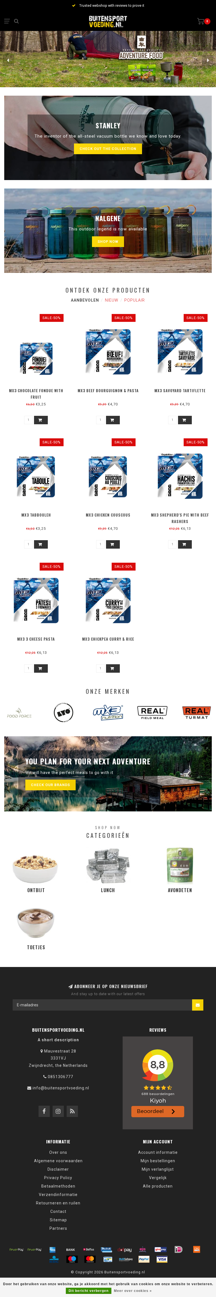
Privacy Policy (58, 1177)
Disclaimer (58, 1169)
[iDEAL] (179, 1249)
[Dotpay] (125, 1249)
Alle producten (158, 1186)
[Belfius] (89, 1249)
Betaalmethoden (58, 1186)
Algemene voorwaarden (58, 1161)
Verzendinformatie (58, 1194)
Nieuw (111, 300)
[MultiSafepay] (126, 1259)
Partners (58, 1228)
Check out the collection (108, 149)
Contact (58, 1211)
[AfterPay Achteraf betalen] (17, 1249)
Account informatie (158, 1152)
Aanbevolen (85, 300)
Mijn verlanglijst (158, 1169)
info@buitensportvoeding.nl (61, 1088)
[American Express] (53, 1249)
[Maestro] (72, 1259)
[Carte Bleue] (107, 1249)
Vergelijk (158, 1177)
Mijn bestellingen (158, 1161)
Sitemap (58, 1220)
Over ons (58, 1152)
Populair (134, 300)
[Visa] (162, 1259)
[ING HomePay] (197, 1249)
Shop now (108, 241)
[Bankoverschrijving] (71, 1249)
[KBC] (54, 1259)
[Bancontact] (108, 1259)
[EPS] (143, 1249)
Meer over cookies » (133, 1291)
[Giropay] (161, 1249)
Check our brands (50, 785)
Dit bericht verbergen (89, 1291)
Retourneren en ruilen (58, 1203)
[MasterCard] (90, 1259)
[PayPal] (144, 1259)
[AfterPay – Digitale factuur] (35, 1249)
